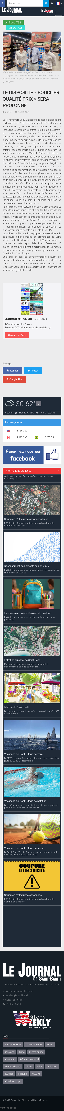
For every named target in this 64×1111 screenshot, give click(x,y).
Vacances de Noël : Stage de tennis (24, 839)
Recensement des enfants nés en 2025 (26, 557)
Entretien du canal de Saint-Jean (22, 651)
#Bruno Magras (13, 1066)
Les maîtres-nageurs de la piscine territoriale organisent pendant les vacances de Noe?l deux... (31, 798)
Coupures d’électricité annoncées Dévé (26, 510)
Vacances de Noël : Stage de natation (25, 792)
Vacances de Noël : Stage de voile (23, 745)
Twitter (34, 370)
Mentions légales (8, 1107)
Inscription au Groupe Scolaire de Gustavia (27, 604)
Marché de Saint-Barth (16, 698)
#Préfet (29, 1066)
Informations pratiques (18, 470)
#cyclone (9, 1052)
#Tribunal (22, 1073)
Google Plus (16, 379)
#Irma (50, 1044)
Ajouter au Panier (18, 335)
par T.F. (8, 112)
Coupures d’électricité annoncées (23, 886)
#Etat (39, 1066)
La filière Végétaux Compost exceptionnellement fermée (31, 935)
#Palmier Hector (34, 1044)
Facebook (13, 370)
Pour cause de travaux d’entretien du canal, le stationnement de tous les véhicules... (26, 657)
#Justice (9, 1073)
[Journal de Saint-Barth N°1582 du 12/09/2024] (32, 299)
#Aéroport (52, 1066)
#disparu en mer (13, 1044)
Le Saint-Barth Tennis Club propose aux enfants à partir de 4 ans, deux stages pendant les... (31, 845)
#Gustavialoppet (13, 1081)
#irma (22, 1052)
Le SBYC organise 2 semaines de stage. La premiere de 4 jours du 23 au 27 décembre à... (31, 751)
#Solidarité (10, 1059)
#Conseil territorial (29, 1059)
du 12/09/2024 (26, 319)
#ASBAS (36, 1073)
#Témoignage (36, 1052)
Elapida (26, 1100)
